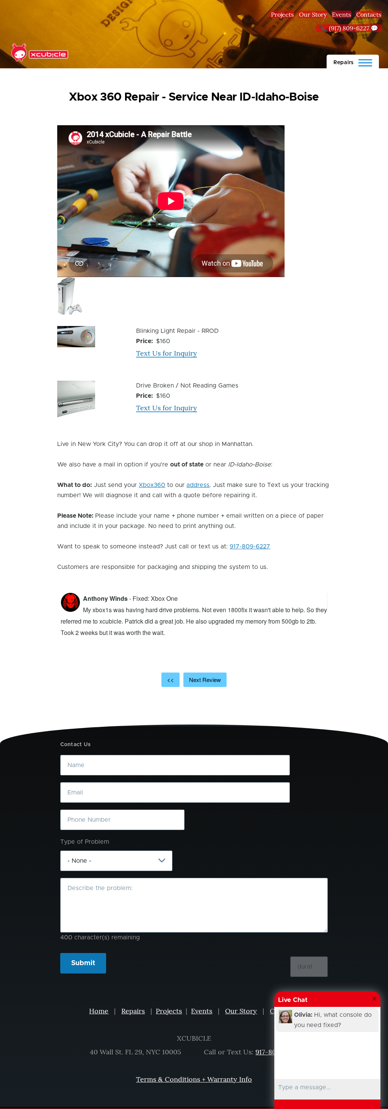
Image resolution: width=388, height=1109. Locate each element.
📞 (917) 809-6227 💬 (349, 28)
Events (341, 14)
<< (170, 680)
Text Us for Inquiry (166, 353)
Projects (282, 14)
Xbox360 (152, 485)
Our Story (313, 14)
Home (98, 1011)
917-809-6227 (250, 546)
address (198, 485)
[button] (69, 296)
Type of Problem (84, 842)
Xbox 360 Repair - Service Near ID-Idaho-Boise (194, 97)
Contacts (368, 14)
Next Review (205, 680)
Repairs (133, 1011)
